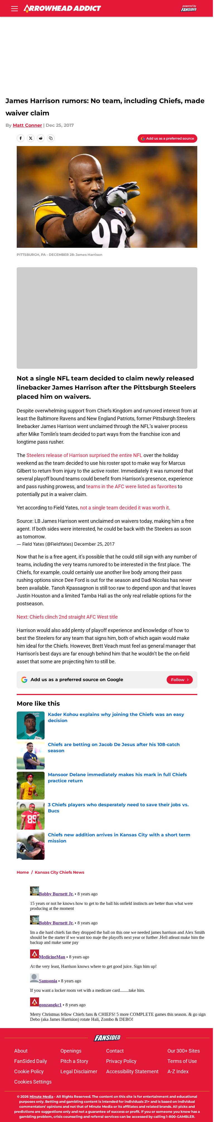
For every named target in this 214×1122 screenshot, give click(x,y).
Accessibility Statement (132, 1071)
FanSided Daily (30, 1061)
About (21, 1051)
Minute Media (41, 1096)
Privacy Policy (121, 1061)
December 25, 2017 (94, 544)
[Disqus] (118, 954)
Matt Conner (27, 125)
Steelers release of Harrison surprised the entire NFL (84, 455)
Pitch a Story (74, 1061)
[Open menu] (14, 8)
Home (23, 872)
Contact (115, 1051)
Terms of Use (182, 1061)
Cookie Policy (29, 1071)
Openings (70, 1051)
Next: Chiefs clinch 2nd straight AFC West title (67, 617)
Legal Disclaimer (78, 1071)
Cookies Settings (33, 1082)
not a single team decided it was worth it (124, 508)
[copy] (51, 138)
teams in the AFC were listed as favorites (131, 486)
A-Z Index (178, 1071)
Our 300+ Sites (183, 1051)
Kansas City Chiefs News (59, 872)
